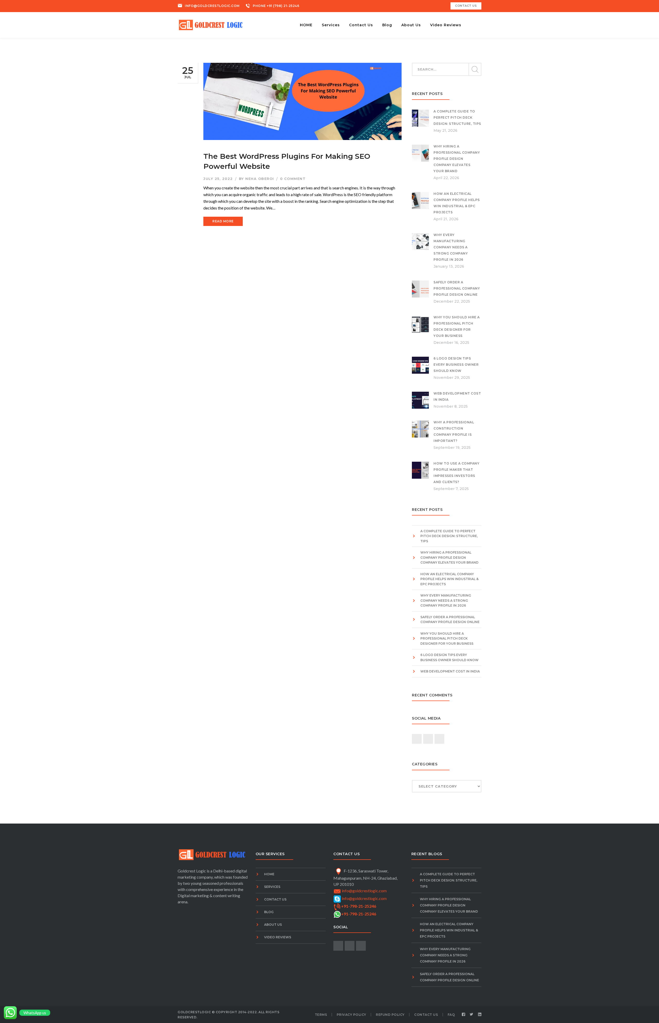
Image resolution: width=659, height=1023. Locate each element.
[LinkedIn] (480, 1014)
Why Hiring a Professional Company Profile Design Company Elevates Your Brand (456, 158)
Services (272, 887)
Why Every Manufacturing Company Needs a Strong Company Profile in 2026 (450, 247)
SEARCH (475, 69)
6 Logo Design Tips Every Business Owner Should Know (456, 364)
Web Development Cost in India (450, 671)
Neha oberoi (259, 179)
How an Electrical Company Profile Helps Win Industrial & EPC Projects (449, 579)
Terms (321, 1015)
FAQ (451, 1015)
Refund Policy (390, 1015)
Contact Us (275, 899)
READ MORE (223, 221)
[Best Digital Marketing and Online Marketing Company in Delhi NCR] (211, 24)
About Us (273, 924)
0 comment (293, 179)
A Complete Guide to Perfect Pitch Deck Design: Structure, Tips (457, 117)
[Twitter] (471, 1014)
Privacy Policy (351, 1015)
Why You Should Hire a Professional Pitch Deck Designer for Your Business (446, 638)
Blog (269, 912)
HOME (269, 874)
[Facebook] (463, 1014)
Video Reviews (277, 937)
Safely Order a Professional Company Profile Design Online (456, 288)
